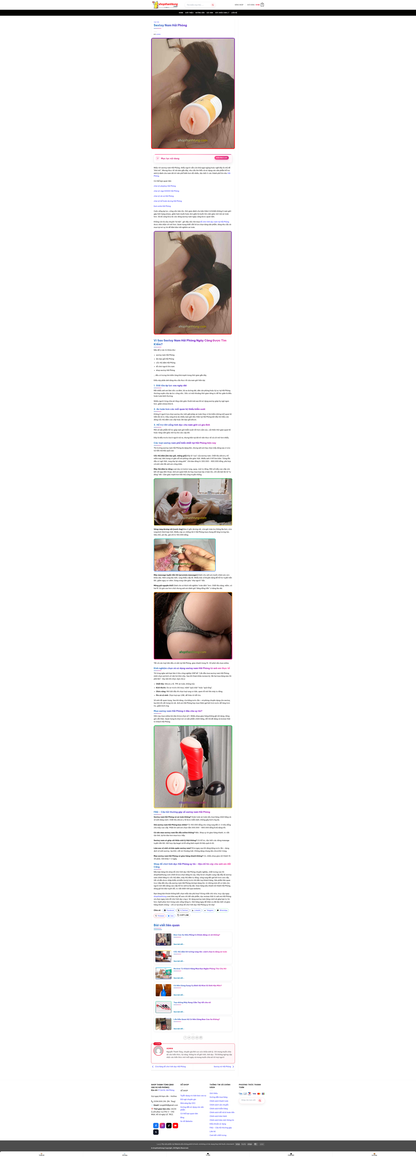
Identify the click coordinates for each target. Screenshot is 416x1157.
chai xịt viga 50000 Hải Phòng (166, 191)
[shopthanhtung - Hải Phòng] (166, 5)
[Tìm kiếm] (213, 5)
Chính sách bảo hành (218, 1116)
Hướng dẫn (199, 13)
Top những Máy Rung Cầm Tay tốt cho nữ (192, 1002)
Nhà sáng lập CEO (187, 1103)
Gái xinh (210, 13)
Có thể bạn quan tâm (189, 1113)
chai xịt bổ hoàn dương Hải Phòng (168, 201)
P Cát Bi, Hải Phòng (166, 1090)
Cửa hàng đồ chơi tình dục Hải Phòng (170, 1066)
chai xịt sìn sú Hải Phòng (164, 196)
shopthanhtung (160, 896)
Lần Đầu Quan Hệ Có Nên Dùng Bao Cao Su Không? (197, 1019)
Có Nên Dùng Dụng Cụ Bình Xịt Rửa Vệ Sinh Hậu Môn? (198, 985)
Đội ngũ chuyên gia (188, 1099)
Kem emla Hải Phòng (162, 206)
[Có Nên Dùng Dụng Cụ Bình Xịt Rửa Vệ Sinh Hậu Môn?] (163, 990)
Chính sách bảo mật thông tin (222, 1120)
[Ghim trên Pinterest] (197, 1037)
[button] (239, 5)
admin (158, 34)
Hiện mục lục (221, 158)
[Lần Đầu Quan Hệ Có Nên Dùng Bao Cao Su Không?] (163, 1024)
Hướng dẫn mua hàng (218, 1097)
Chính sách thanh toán (219, 1101)
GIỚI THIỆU (189, 13)
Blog (182, 1117)
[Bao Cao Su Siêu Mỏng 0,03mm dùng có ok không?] (163, 939)
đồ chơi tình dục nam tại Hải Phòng (214, 222)
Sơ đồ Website (186, 1121)
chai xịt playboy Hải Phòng (165, 186)
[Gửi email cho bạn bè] (193, 1037)
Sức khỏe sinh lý (222, 13)
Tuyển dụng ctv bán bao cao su (193, 1095)
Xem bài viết (179, 944)
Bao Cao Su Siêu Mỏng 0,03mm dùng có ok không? (197, 935)
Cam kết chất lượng (218, 1135)
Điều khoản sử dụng (218, 1124)
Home (181, 13)
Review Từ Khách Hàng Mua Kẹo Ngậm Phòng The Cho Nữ (200, 968)
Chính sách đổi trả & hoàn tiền (222, 1112)
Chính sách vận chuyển (219, 1105)
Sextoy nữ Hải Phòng (222, 1066)
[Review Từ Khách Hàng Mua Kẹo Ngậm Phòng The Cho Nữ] (163, 973)
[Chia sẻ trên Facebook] (185, 1037)
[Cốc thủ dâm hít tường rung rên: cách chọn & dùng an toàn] (163, 956)
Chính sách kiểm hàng (219, 1108)
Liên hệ (234, 13)
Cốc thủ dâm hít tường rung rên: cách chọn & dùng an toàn (200, 952)
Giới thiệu (214, 1093)
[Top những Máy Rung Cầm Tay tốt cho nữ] (163, 1007)
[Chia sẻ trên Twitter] (189, 1037)
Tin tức (156, 22)
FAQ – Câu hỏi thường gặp (221, 1128)
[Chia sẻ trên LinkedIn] (201, 1037)
